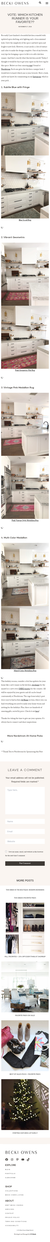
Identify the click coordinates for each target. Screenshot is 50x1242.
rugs (30, 66)
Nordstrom (5, 69)
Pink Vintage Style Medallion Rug (25, 521)
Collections (11, 1191)
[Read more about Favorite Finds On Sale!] (25, 986)
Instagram (37, 77)
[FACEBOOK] (6, 1159)
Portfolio (10, 1174)
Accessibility (12, 1225)
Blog (7, 1169)
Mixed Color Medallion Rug (25, 671)
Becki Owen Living (14, 1195)
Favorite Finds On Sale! (25, 1015)
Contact (9, 1213)
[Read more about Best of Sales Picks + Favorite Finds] (25, 1045)
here (37, 711)
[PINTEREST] (17, 1159)
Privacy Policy (12, 1217)
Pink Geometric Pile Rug (25, 371)
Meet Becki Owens (14, 1205)
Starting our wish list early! (25, 1133)
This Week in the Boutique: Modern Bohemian (25, 890)
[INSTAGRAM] (12, 1159)
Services (9, 1209)
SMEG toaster (24, 689)
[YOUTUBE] (22, 1159)
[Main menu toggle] (47, 3)
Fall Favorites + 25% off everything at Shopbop (25, 957)
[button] (40, 3)
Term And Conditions (16, 1221)
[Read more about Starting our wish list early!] (25, 1104)
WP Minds (33, 1234)
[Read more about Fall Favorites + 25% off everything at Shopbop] (25, 928)
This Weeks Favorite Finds (25, 898)
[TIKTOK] (28, 1159)
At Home (24, 700)
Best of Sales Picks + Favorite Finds (25, 1074)
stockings (35, 685)
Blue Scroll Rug (25, 220)
